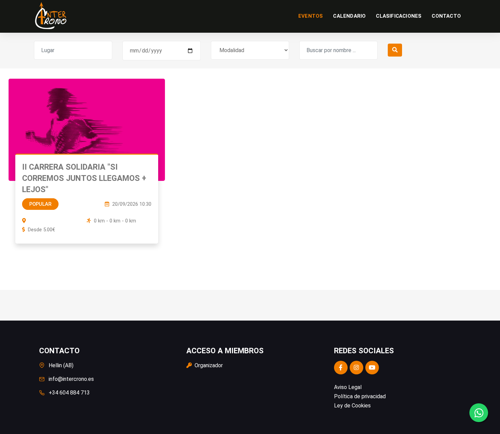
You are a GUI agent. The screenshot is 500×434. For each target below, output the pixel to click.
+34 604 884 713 (69, 392)
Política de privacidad (360, 396)
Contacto (446, 16)
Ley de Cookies (352, 405)
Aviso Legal (348, 387)
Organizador (208, 365)
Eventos (310, 16)
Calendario (349, 16)
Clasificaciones (398, 16)
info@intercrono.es (71, 379)
